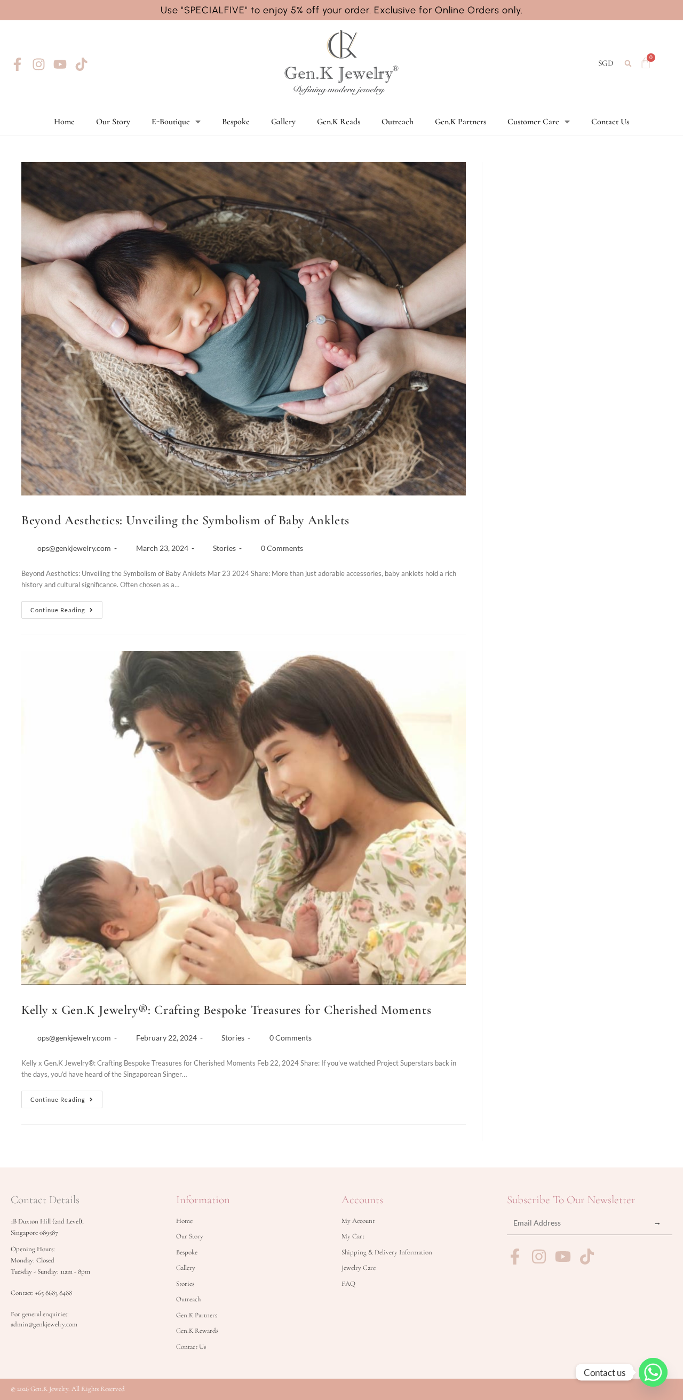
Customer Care (533, 121)
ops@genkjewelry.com (74, 548)
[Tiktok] (81, 64)
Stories (224, 548)
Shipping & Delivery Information (387, 1252)
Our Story (113, 121)
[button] (627, 63)
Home (64, 121)
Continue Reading (66, 607)
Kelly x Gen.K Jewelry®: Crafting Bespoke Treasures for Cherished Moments (226, 1010)
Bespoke (236, 121)
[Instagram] (38, 64)
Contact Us (610, 121)
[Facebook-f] (17, 64)
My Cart (353, 1236)
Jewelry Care (359, 1267)
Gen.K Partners (460, 121)
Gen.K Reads (338, 121)
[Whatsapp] (653, 1372)
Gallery (283, 121)
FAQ (348, 1283)
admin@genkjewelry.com (44, 1324)
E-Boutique (171, 121)
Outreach (398, 121)
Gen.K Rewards (197, 1330)
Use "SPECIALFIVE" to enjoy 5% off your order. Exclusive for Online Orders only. (342, 10)
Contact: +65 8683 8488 (41, 1293)
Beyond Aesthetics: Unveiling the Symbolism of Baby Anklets (185, 520)
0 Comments (282, 548)
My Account (358, 1221)
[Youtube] (60, 64)
